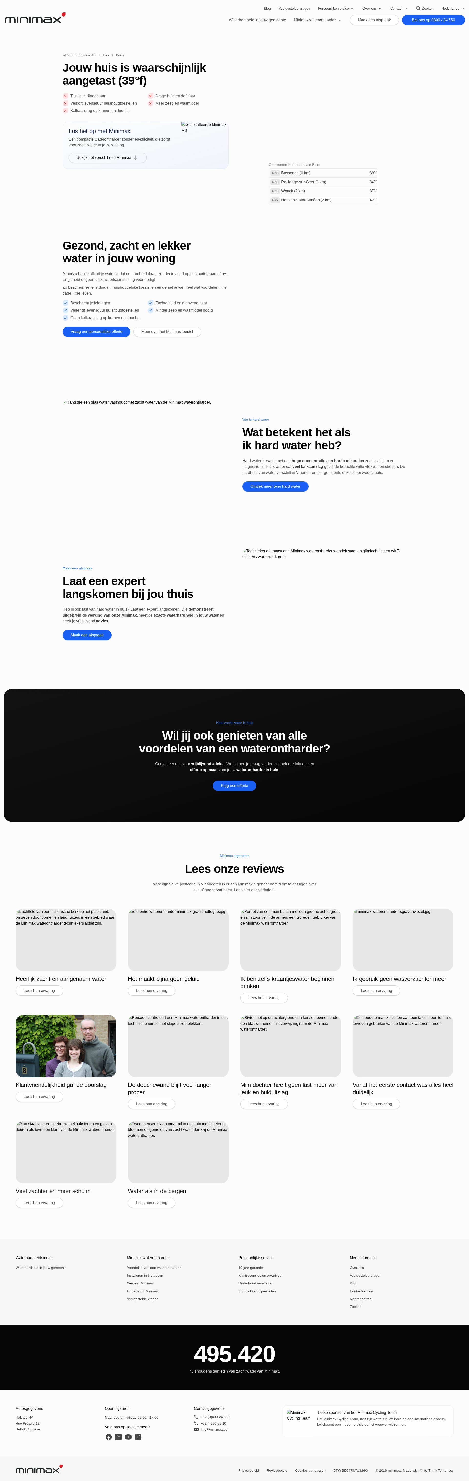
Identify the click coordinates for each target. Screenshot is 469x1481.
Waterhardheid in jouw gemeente (257, 20)
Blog (267, 8)
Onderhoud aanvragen (256, 1283)
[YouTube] (128, 1437)
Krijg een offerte (234, 786)
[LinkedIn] (118, 1437)
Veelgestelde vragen (294, 8)
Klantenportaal (361, 1299)
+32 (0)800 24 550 (215, 1417)
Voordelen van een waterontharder (154, 1268)
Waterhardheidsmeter (79, 55)
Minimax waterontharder (148, 1258)
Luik (106, 55)
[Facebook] (109, 1437)
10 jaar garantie (250, 1268)
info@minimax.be (214, 1429)
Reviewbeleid (277, 1470)
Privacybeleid (248, 1470)
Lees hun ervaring (39, 990)
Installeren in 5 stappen (145, 1275)
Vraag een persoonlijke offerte (96, 332)
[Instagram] (138, 1437)
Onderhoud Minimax (143, 1291)
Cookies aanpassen (310, 1470)
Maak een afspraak (374, 20)
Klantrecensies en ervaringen (261, 1275)
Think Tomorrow (440, 1470)
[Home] (35, 17)
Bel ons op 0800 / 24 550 (433, 20)
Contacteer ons (361, 1291)
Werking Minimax (140, 1283)
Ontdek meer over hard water (275, 486)
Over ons (369, 8)
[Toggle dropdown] (352, 8)
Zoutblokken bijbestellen (257, 1291)
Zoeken (428, 8)
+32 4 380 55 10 (213, 1423)
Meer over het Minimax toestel (167, 332)
